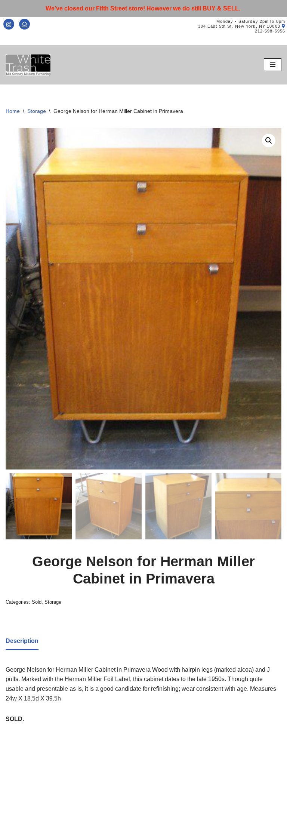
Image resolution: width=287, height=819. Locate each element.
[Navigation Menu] (272, 64)
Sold (36, 602)
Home (13, 111)
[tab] (22, 641)
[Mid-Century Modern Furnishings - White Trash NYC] (28, 65)
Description (22, 641)
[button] (268, 140)
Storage (36, 111)
